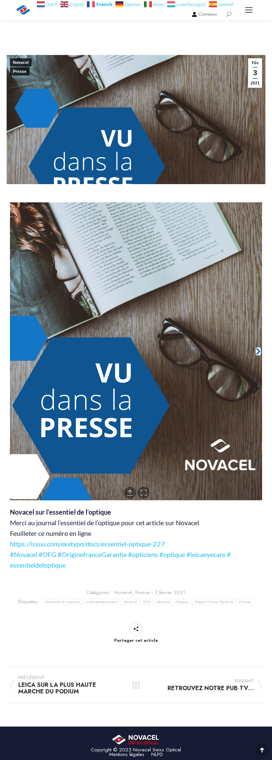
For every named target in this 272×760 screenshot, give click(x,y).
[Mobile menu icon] (248, 10)
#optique (172, 554)
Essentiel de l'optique (63, 602)
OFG (147, 602)
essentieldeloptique (102, 602)
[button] (14, 351)
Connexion (208, 14)
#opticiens (143, 554)
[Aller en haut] (262, 750)
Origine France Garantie (214, 602)
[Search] (229, 14)
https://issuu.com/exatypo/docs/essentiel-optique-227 (87, 544)
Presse (20, 71)
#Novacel (23, 554)
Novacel (21, 62)
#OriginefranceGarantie (92, 554)
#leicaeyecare (206, 554)
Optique (181, 602)
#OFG (47, 554)
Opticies (163, 602)
